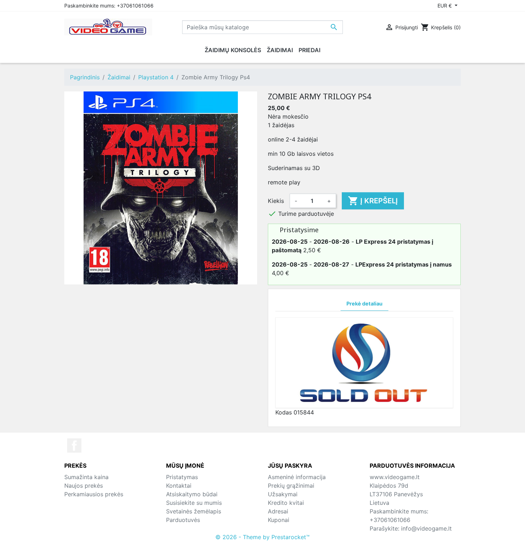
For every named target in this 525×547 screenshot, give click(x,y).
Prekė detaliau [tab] (364, 303)
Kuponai (278, 519)
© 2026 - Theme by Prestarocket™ (262, 537)
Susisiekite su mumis (194, 502)
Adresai (278, 511)
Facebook (74, 445)
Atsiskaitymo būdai (192, 494)
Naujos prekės (83, 485)
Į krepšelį (373, 200)
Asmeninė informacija (297, 477)
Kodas (283, 412)
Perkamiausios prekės (93, 494)
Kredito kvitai (286, 502)
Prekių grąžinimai (291, 485)
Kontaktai (178, 485)
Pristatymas (182, 477)
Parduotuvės (183, 519)
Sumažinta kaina (86, 477)
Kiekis (276, 200)
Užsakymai (283, 494)
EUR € (445, 6)
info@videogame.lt (426, 528)
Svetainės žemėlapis (193, 511)
